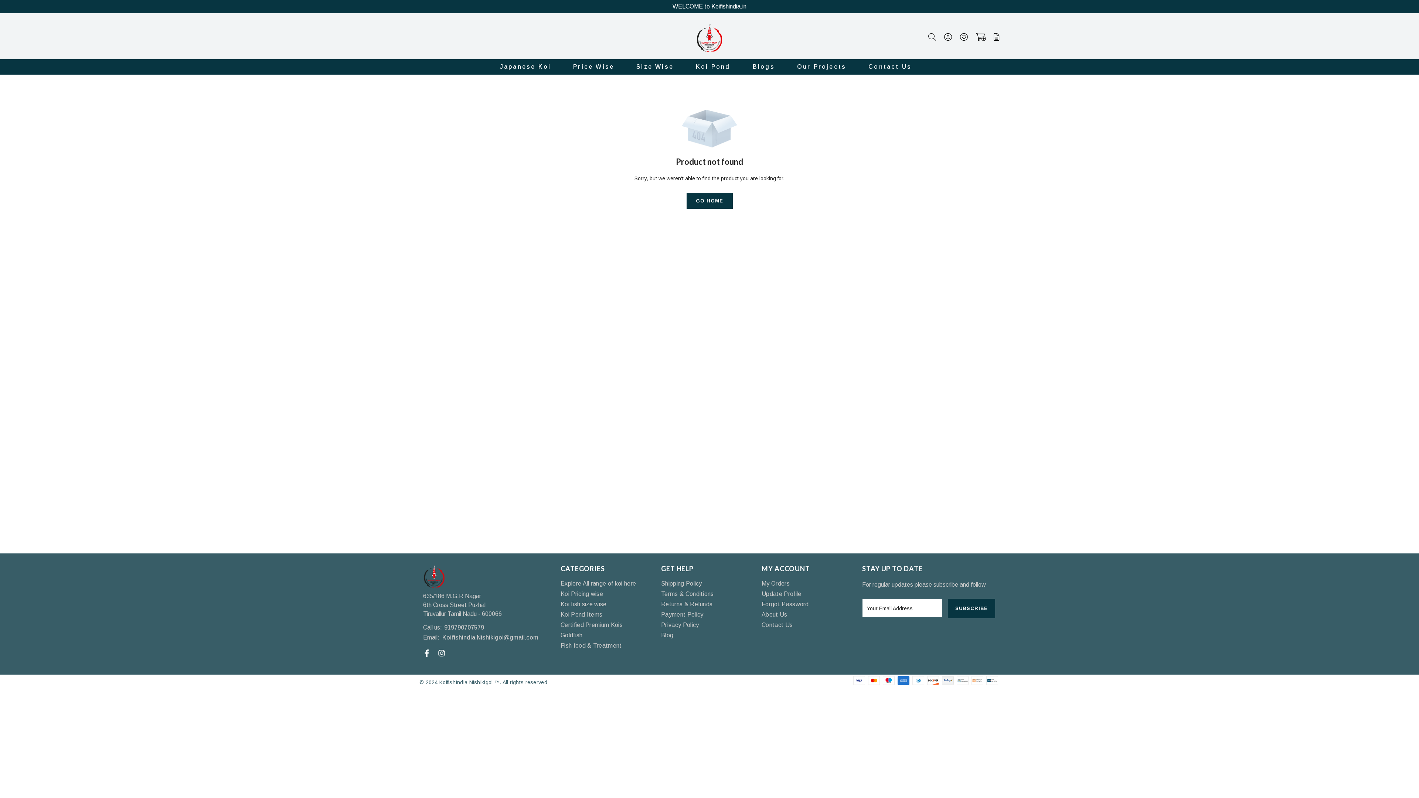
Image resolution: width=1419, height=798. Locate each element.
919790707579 (464, 627)
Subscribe (971, 608)
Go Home (709, 201)
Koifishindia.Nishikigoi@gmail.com (490, 637)
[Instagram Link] (442, 653)
